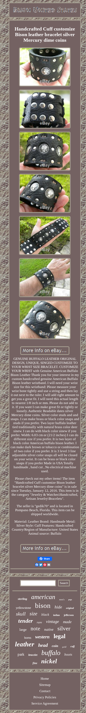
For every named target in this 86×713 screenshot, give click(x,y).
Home (45, 678)
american (43, 596)
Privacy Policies (44, 697)
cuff (72, 646)
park (21, 654)
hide (58, 607)
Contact (44, 691)
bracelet (32, 654)
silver (63, 628)
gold (64, 647)
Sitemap (45, 685)
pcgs (70, 599)
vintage (52, 621)
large (23, 630)
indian (56, 615)
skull (21, 614)
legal (59, 636)
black (45, 615)
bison (43, 605)
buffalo (50, 652)
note (35, 629)
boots (68, 654)
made (67, 622)
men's (61, 599)
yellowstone (23, 607)
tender (25, 621)
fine (35, 663)
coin (55, 646)
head (43, 645)
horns (27, 637)
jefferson (69, 615)
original (70, 608)
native (48, 629)
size (33, 614)
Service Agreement (44, 703)
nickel (49, 661)
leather (24, 644)
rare (39, 622)
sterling (22, 598)
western (42, 636)
